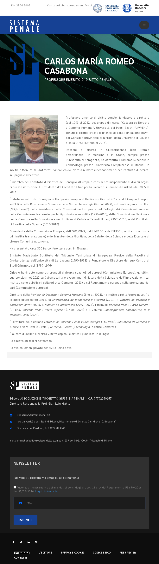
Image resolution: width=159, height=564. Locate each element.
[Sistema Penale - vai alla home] (24, 26)
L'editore (45, 552)
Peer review (128, 552)
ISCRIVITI (25, 520)
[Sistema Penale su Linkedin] (28, 542)
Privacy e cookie (72, 552)
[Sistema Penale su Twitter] (21, 542)
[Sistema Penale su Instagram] (36, 542)
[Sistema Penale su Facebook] (13, 542)
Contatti (20, 557)
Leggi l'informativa (47, 491)
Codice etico (102, 552)
